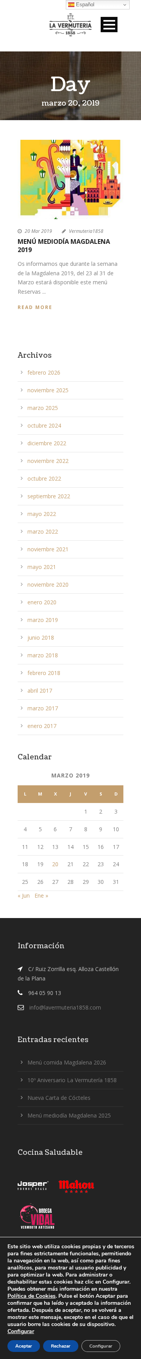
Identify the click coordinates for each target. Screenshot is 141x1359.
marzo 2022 (42, 531)
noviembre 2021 (48, 549)
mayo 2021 (41, 567)
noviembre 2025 (48, 390)
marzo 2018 (42, 655)
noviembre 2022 (48, 461)
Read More (35, 307)
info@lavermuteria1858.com (65, 1007)
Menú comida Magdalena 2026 (66, 1062)
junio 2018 (40, 637)
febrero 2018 (43, 673)
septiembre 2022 (48, 496)
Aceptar (23, 1346)
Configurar (20, 1331)
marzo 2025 (42, 408)
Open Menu (109, 24)
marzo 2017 (42, 708)
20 (55, 864)
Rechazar (60, 1346)
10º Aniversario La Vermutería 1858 (72, 1080)
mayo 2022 (41, 514)
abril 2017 (39, 690)
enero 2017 (41, 726)
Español (84, 4)
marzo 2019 (42, 620)
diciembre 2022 (46, 443)
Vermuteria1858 (86, 231)
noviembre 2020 (48, 584)
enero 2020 (41, 602)
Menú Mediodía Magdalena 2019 (64, 245)
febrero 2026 (43, 372)
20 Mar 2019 (38, 231)
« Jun (24, 895)
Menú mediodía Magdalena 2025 (69, 1115)
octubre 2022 (44, 478)
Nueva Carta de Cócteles (58, 1097)
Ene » (41, 895)
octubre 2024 (44, 425)
